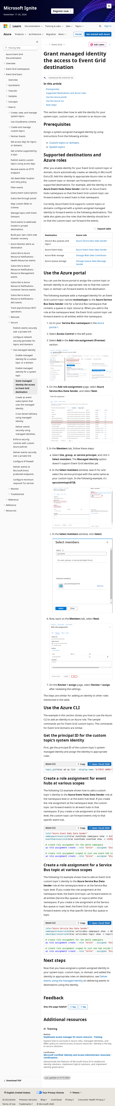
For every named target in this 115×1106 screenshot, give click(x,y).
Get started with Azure (98, 34)
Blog (43, 1099)
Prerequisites (52, 89)
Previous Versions (28, 1099)
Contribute (56, 1099)
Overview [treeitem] (13, 79)
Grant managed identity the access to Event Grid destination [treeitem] (25, 386)
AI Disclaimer (9, 1099)
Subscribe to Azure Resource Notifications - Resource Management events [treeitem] (23, 271)
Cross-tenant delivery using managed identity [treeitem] (26, 417)
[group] (78, 769)
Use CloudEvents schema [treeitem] (23, 121)
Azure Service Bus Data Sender (91, 240)
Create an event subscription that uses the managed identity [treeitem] (25, 403)
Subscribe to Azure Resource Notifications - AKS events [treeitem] (23, 299)
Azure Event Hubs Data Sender (91, 249)
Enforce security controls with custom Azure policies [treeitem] (23, 443)
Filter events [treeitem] (17, 187)
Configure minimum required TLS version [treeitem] (23, 481)
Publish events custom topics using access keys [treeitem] (23, 162)
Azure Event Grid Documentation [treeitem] (14, 56)
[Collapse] (37, 42)
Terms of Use (8, 1104)
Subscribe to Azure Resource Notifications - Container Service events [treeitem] (23, 286)
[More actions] (110, 44)
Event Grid (57, 44)
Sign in (107, 26)
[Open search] (100, 26)
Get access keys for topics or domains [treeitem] (23, 143)
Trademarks (25, 1104)
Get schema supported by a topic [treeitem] (24, 152)
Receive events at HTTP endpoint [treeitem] (22, 171)
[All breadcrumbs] (46, 44)
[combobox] (20, 47)
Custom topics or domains (64, 142)
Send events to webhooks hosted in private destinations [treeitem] (23, 226)
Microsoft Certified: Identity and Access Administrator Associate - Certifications (78, 1056)
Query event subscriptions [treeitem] (24, 192)
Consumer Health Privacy (90, 1099)
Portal (78, 34)
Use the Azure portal (56, 97)
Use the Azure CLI (55, 100)
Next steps (51, 104)
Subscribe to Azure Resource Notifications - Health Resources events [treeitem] (23, 257)
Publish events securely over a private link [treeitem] (25, 329)
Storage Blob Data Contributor (91, 255)
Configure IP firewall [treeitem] (23, 461)
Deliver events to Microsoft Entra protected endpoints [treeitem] (23, 470)
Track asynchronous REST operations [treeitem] (23, 309)
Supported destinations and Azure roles (66, 93)
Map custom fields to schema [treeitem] (21, 205)
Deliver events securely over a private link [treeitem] (24, 454)
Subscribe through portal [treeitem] (23, 198)
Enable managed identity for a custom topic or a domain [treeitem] (26, 359)
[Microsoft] (5, 26)
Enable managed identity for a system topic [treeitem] (26, 372)
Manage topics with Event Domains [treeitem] (24, 214)
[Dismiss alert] (109, 6)
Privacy (68, 1099)
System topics (57, 147)
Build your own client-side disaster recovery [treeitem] (24, 236)
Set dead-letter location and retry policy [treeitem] (22, 180)
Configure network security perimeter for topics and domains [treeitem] (24, 341)
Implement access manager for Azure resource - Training (73, 1037)
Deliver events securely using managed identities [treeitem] (25, 430)
